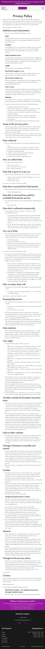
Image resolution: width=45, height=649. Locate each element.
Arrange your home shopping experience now (29, 2)
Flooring (3, 634)
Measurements (5, 638)
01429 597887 (23, 8)
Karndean (4, 636)
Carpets (3, 632)
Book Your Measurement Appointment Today (22, 607)
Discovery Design (40, 646)
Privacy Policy (22, 646)
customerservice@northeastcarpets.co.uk (23, 620)
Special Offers (5, 642)
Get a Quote (4, 640)
